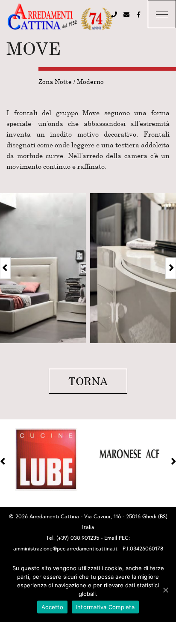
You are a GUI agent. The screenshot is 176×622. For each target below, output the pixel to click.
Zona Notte (55, 81)
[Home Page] (59, 17)
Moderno (90, 81)
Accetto (52, 607)
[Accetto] (165, 590)
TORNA (88, 381)
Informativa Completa (105, 607)
